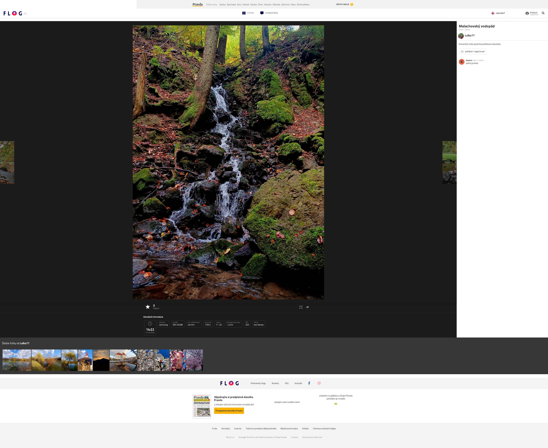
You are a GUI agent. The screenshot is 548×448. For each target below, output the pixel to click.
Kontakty (225, 428)
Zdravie (253, 4)
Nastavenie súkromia (312, 437)
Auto (239, 4)
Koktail (246, 4)
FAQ (287, 383)
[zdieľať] (307, 307)
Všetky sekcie (342, 4)
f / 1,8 (218, 323)
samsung (163, 323)
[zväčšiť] (300, 307)
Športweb (231, 4)
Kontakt (298, 383)
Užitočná (285, 4)
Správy (222, 4)
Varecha (267, 4)
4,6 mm (194, 323)
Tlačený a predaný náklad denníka (261, 428)
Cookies (294, 437)
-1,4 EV (233, 323)
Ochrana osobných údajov (324, 428)
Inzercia (237, 428)
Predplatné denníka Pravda (229, 410)
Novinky (275, 383)
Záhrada (276, 4)
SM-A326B (178, 323)
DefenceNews (303, 4)
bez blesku (259, 323)
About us (230, 437)
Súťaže (305, 428)
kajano (469, 60)
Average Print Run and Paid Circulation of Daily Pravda (263, 437)
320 (247, 323)
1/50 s (208, 323)
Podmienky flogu (258, 383)
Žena (260, 4)
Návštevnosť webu (289, 428)
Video (293, 4)
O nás (214, 428)
